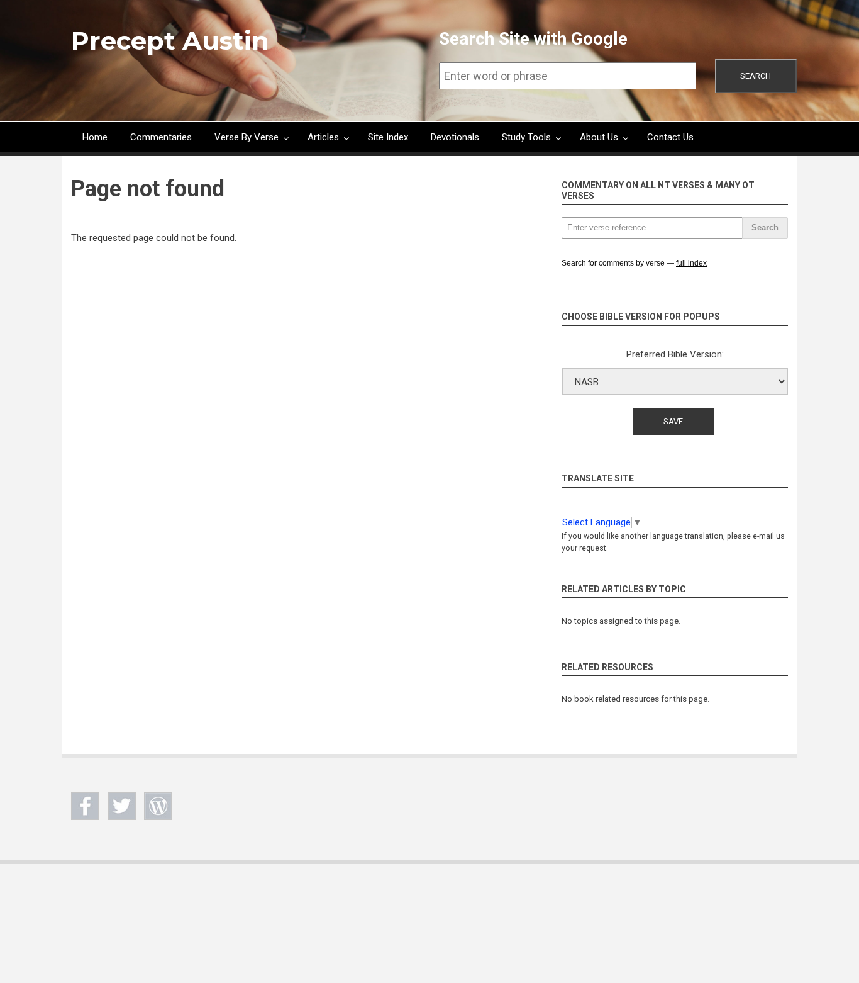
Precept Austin (170, 40)
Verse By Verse (246, 137)
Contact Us (670, 137)
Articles (323, 137)
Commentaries (161, 137)
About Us (599, 137)
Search (755, 76)
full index (691, 263)
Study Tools (526, 137)
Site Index (388, 137)
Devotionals (455, 137)
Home (95, 137)
